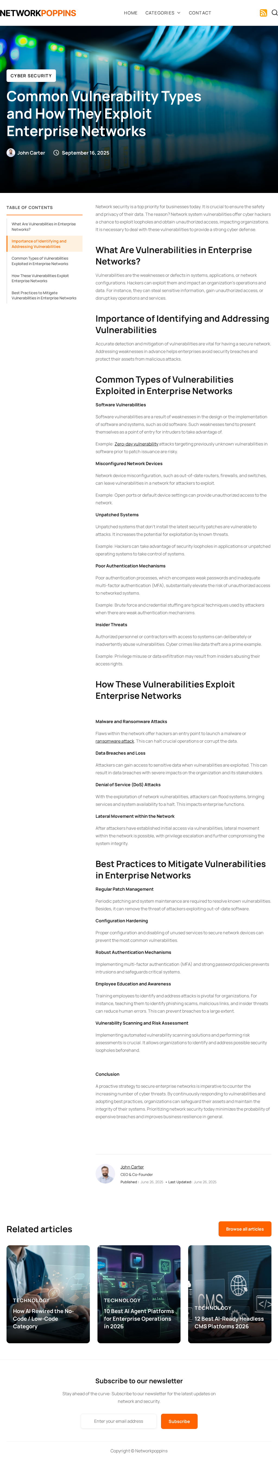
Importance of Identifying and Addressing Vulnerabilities (39, 243)
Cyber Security (31, 76)
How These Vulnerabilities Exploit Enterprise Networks (40, 278)
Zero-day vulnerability (136, 444)
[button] (163, 13)
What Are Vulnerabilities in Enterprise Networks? (44, 226)
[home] (38, 13)
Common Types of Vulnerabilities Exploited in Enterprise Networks (40, 261)
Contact (200, 12)
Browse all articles (245, 1229)
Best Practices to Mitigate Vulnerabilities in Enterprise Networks (44, 295)
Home (131, 12)
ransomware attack (115, 741)
